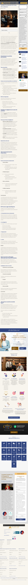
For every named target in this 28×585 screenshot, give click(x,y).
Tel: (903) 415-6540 (3, 556)
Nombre (20, 9)
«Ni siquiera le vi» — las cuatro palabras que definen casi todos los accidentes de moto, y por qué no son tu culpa (24, 58)
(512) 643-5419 (3, 576)
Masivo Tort (8, 544)
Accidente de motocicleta (24, 446)
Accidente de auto (9, 446)
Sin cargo (22, 396)
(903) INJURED (25, 0)
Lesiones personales (4, 446)
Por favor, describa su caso (22, 4)
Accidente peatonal (9, 452)
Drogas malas (19, 459)
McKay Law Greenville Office (13, 568)
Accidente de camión (14, 446)
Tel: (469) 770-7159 (12, 556)
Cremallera (24, 44)
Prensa (1, 546)
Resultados (1, 544)
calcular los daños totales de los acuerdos (20, 480)
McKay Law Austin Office (3, 568)
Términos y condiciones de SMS (19, 494)
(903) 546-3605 (13, 576)
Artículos (1, 545)
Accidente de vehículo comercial (19, 446)
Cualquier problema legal (6, 397)
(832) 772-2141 (3, 566)
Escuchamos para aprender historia (22, 379)
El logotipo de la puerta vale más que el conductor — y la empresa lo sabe (24, 55)
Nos (14, 378)
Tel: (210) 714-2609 (12, 565)
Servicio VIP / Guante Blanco (6, 379)
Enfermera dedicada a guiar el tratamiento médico (20, 409)
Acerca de (1, 540)
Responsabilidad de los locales (14, 453)
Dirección (17, 513)
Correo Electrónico (21, 12)
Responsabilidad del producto (4, 459)
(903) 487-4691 (22, 556)
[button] (23, 76)
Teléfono (17, 491)
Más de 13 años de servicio (7, 408)
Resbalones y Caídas (19, 452)
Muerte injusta (14, 466)
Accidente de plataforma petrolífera (14, 459)
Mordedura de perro (24, 452)
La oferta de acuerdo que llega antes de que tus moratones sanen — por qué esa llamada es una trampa (24, 62)
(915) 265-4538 (22, 565)
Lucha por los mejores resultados (14, 397)
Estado (20, 44)
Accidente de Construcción (24, 459)
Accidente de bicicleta (4, 452)
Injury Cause (8, 540)
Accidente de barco (9, 459)
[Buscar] (24, 525)
